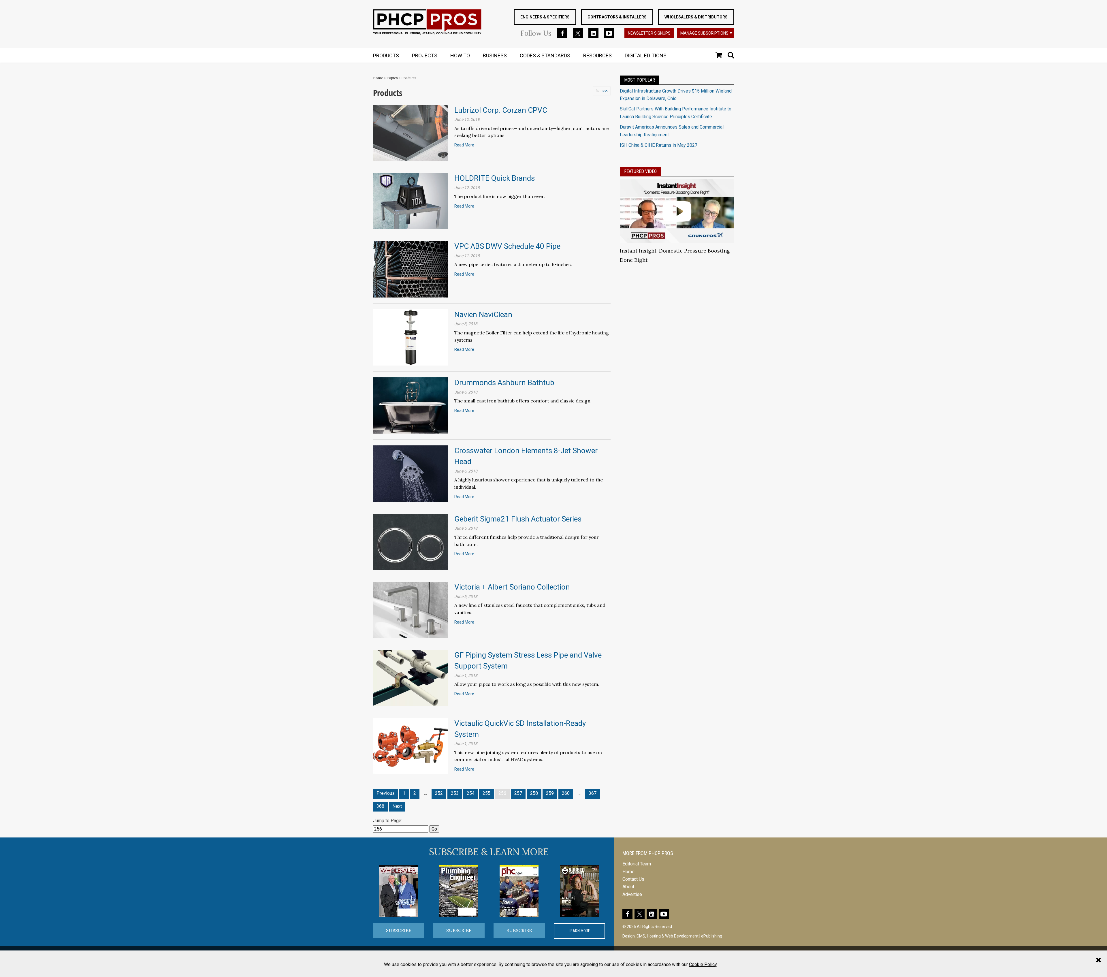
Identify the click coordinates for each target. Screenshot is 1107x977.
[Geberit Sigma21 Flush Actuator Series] (410, 541)
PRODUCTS (386, 55)
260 (566, 793)
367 (592, 793)
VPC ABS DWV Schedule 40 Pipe (507, 246)
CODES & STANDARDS (545, 55)
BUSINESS (495, 55)
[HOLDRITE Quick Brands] (410, 201)
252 (439, 793)
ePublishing (711, 936)
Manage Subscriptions (704, 33)
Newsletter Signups (649, 33)
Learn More (579, 931)
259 (550, 793)
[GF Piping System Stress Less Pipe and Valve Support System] (410, 677)
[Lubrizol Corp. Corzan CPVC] (410, 132)
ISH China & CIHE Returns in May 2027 (658, 145)
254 (471, 793)
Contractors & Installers (617, 17)
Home (378, 78)
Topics (392, 78)
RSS (605, 90)
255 (486, 793)
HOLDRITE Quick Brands (494, 178)
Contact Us (633, 879)
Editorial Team (636, 864)
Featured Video (640, 171)
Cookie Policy (703, 964)
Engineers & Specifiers (545, 17)
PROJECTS (424, 55)
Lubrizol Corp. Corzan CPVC (500, 110)
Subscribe (398, 930)
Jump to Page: (387, 820)
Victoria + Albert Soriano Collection (512, 587)
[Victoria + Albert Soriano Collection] (410, 609)
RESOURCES (597, 55)
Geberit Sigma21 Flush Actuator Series (517, 519)
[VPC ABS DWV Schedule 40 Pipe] (410, 269)
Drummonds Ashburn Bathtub (504, 382)
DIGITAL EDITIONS (646, 55)
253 (455, 793)
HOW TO (460, 55)
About (628, 886)
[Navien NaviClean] (410, 337)
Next (397, 806)
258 (534, 793)
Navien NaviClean (483, 314)
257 (518, 793)
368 (380, 806)
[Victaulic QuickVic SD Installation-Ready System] (410, 746)
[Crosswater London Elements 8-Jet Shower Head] (410, 473)
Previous (385, 793)
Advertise (632, 894)
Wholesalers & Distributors (696, 17)
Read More (464, 145)
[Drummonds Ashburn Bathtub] (410, 405)
